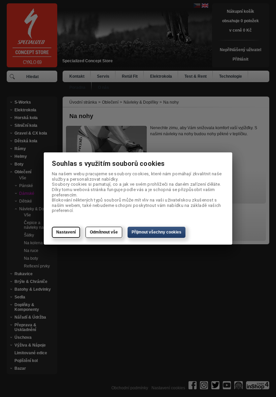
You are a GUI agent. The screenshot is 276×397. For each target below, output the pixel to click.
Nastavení (66, 232)
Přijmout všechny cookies (156, 232)
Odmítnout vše (104, 232)
